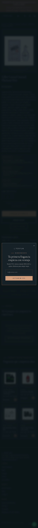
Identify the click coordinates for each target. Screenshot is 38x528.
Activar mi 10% (19, 278)
